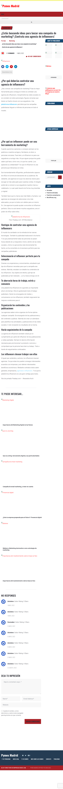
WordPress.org (51, 197)
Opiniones (53, 77)
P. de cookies (25, 759)
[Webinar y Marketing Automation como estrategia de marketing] (22, 533)
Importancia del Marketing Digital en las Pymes (18, 425)
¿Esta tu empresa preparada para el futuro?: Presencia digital (22, 517)
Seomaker (11, 53)
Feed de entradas (52, 193)
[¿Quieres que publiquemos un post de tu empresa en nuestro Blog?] (53, 94)
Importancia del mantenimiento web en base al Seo (19, 581)
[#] (48, 45)
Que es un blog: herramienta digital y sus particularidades (21, 456)
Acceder (49, 190)
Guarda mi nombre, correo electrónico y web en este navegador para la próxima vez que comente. (12, 713)
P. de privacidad (6, 759)
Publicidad (57, 759)
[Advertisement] (21, 124)
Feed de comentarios (53, 195)
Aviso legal (16, 759)
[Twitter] (25, 755)
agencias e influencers (24, 371)
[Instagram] (29, 755)
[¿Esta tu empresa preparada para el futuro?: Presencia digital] (22, 503)
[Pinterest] (28, 755)
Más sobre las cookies (37, 759)
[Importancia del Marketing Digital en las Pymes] (22, 410)
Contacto (48, 759)
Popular (53, 160)
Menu (2, 14)
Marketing (6, 28)
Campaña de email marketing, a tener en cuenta (18, 486)
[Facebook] (22, 755)
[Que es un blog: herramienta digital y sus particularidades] (22, 441)
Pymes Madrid (9, 755)
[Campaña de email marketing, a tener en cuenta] (22, 472)
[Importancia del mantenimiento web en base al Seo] (22, 566)
